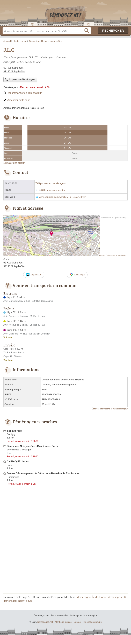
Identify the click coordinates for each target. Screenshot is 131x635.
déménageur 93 (117, 597)
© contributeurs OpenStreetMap (114, 218)
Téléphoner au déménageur (50, 183)
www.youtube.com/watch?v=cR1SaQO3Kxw (62, 197)
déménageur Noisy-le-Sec (18, 600)
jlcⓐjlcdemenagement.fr (52, 190)
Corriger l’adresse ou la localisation (113, 255)
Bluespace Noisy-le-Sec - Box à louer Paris (32, 446)
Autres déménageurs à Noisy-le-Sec (23, 107)
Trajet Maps (79, 275)
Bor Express (14, 430)
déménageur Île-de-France (92, 597)
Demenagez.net (65, 14)
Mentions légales (63, 622)
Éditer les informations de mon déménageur (110, 409)
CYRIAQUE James (18, 461)
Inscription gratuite (92, 622)
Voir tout (7, 337)
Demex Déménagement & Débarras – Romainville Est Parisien (43, 473)
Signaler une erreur (14, 162)
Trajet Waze (35, 275)
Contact (77, 622)
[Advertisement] (99, 69)
